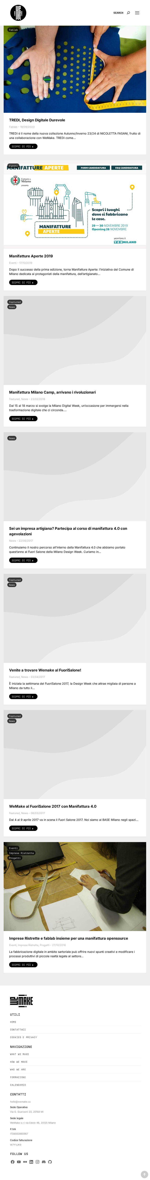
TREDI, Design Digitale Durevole (37, 120)
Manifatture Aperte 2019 (31, 256)
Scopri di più (21, 146)
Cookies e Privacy (23, 1037)
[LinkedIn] (31, 1161)
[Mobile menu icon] (137, 12)
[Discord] (43, 1161)
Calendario (18, 1085)
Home (13, 1022)
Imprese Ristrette (21, 853)
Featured (15, 302)
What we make (19, 1054)
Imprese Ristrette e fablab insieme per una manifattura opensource (68, 938)
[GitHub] (49, 1161)
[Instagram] (37, 1161)
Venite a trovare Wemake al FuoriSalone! (45, 670)
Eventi (13, 166)
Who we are (18, 1069)
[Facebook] (12, 1161)
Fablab (13, 30)
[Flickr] (25, 1161)
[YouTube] (18, 1161)
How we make (18, 1062)
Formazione (18, 1077)
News (12, 307)
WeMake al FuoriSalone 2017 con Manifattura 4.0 (52, 806)
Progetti (15, 858)
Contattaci (18, 1029)
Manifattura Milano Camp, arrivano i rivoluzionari (52, 392)
